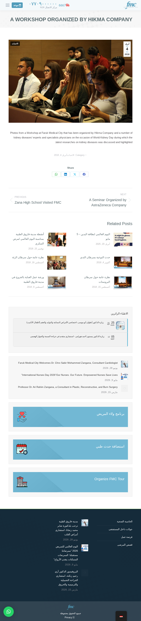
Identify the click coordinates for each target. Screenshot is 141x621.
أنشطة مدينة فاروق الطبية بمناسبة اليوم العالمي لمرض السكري (28, 239)
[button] (8, 612)
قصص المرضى (124, 544)
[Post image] (122, 239)
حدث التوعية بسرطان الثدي (95, 257)
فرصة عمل (126, 537)
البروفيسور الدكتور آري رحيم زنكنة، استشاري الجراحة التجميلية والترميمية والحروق (66, 578)
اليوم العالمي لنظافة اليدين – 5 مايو (93, 236)
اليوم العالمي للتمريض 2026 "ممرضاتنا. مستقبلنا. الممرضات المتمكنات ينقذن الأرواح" (66, 553)
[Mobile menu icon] (7, 5)
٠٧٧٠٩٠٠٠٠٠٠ (43, 3)
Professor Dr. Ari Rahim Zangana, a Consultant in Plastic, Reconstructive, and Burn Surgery (68, 387)
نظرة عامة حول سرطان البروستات (97, 279)
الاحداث (15, 43)
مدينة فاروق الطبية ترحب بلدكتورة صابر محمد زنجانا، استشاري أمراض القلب (66, 528)
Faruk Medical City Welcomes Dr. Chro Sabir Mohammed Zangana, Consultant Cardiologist (68, 362)
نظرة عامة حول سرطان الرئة (28, 257)
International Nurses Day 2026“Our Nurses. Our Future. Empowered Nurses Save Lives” (69, 374)
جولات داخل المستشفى (120, 529)
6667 (62, 5)
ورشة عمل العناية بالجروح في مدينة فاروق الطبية (28, 279)
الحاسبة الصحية (124, 521)
